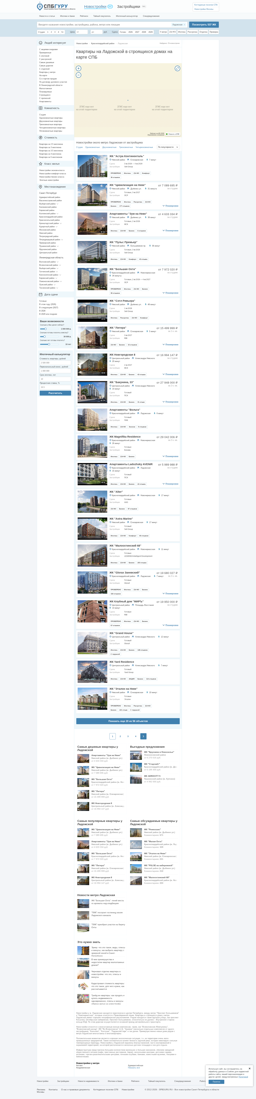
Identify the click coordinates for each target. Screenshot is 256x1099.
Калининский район (48, 207)
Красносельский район (49, 220)
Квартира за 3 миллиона (50, 147)
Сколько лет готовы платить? (52, 340)
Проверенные (45, 53)
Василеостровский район (50, 200)
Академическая (83, 1068)
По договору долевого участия (53, 82)
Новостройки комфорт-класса (52, 173)
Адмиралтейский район (49, 197)
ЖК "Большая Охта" (122, 269)
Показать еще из (128, 721)
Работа (203, 1081)
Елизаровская (137, 160)
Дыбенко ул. (136, 189)
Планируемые (45, 92)
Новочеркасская (148, 273)
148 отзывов (142, 650)
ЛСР (126, 195)
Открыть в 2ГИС (174, 134)
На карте (43, 75)
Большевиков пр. (138, 246)
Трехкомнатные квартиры (50, 124)
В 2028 (42, 311)
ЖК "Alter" (116, 491)
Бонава (127, 450)
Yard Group (128, 672)
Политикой (243, 1077)
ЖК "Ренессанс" (152, 829)
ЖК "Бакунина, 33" (121, 382)
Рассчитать (55, 393)
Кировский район (46, 210)
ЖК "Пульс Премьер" (123, 242)
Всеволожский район (48, 265)
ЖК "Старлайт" (152, 764)
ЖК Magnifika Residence (125, 436)
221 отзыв (123, 710)
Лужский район (46, 284)
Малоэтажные (45, 88)
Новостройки (95, 6)
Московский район (47, 230)
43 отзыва (143, 259)
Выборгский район (47, 204)
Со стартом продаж (48, 79)
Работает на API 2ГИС (157, 133)
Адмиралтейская (135, 1065)
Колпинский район (47, 213)
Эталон (127, 699)
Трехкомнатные (126, 147)
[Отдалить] (78, 75)
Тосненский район (47, 288)
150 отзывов (116, 594)
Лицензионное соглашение (156, 135)
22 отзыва (141, 484)
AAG (126, 502)
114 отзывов (151, 679)
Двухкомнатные (109, 147)
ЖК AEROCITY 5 (152, 776)
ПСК (126, 396)
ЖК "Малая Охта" (153, 841)
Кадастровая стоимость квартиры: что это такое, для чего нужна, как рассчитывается (108, 986)
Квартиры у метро (47, 72)
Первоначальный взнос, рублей (54, 367)
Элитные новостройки (49, 180)
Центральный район (121, 358)
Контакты (53, 1089)
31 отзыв (141, 402)
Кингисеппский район (48, 275)
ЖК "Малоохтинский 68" (125, 545)
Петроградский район (48, 236)
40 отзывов (143, 536)
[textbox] (83, 24)
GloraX (127, 583)
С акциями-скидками (48, 49)
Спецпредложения (151, 16)
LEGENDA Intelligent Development (138, 556)
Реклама (41, 1089)
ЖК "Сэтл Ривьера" (122, 300)
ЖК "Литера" (117, 327)
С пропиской (44, 98)
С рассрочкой (45, 59)
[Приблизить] (78, 68)
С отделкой (44, 69)
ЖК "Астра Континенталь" (126, 156)
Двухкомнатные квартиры (50, 121)
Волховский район (47, 262)
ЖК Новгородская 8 (122, 354)
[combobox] (168, 147)
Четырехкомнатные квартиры (52, 128)
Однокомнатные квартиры (51, 118)
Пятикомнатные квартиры (50, 131)
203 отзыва (141, 563)
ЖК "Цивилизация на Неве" (127, 185)
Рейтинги (84, 16)
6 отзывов (141, 231)
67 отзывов (115, 625)
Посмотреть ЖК (204, 24)
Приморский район (47, 243)
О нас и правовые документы (75, 1089)
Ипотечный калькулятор (127, 16)
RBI (125, 338)
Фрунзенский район (48, 249)
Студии (79, 147)
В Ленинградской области (50, 85)
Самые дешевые (46, 62)
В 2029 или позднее (48, 314)
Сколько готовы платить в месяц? (54, 333)
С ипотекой (44, 56)
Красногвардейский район (123, 273)
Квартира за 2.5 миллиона (51, 144)
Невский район (118, 160)
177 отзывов (124, 206)
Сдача (115, 32)
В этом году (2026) (47, 304)
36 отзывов (115, 177)
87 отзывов (132, 509)
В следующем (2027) (48, 307)
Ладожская (146, 413)
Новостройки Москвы (203, 9)
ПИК (126, 420)
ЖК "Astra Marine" (121, 518)
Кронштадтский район (49, 223)
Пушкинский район (47, 246)
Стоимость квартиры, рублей (53, 359)
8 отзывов (142, 427)
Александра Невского (145, 358)
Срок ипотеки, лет (48, 375)
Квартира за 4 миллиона (50, 154)
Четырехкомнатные (144, 147)
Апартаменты (45, 101)
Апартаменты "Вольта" (124, 409)
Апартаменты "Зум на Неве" (128, 213)
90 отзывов (115, 293)
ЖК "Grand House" (121, 633)
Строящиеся (44, 95)
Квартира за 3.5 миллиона (51, 151)
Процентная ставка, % (50, 383)
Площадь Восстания (144, 605)
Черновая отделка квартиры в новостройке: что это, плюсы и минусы (106, 974)
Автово (79, 1065)
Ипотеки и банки (67, 16)
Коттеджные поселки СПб (205, 5)
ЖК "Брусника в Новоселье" (159, 752)
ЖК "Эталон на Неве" (123, 688)
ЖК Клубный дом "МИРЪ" (126, 601)
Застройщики (128, 6)
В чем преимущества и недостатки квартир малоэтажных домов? (107, 962)
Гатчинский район (47, 271)
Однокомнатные (92, 147)
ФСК (126, 224)
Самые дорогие (46, 66)
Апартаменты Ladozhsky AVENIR (131, 464)
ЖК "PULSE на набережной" (158, 865)
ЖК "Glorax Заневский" (124, 572)
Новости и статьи (47, 16)
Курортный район (47, 226)
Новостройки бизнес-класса (51, 177)
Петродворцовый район (49, 239)
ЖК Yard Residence (121, 661)
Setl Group (128, 167)
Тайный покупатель (102, 16)
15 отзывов (132, 345)
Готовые (43, 301)
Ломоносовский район (49, 281)
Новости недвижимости (88, 1081)
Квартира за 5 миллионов (50, 157)
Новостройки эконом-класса (51, 170)
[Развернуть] (177, 68)
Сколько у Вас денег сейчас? (52, 325)
